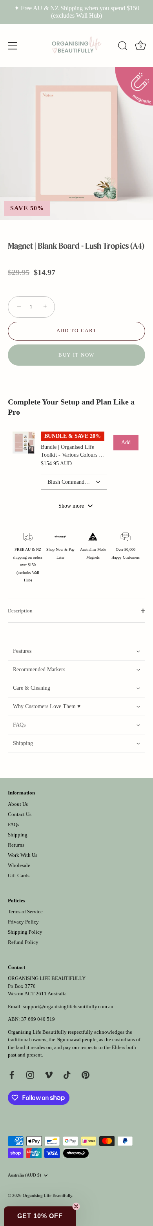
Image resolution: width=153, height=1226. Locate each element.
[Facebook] (12, 1074)
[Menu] (12, 46)
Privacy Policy (23, 922)
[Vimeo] (49, 1074)
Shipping (17, 835)
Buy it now (76, 355)
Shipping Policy (25, 932)
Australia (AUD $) (24, 1175)
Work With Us (22, 855)
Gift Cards (18, 875)
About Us (18, 804)
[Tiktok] (67, 1074)
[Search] (122, 47)
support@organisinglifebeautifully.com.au (68, 1006)
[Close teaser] (76, 1206)
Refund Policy (23, 942)
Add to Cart (76, 330)
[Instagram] (30, 1074)
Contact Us (19, 814)
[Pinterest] (85, 1074)
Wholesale (19, 865)
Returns (16, 845)
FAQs (13, 824)
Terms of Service (25, 911)
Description (20, 611)
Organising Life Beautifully (47, 1195)
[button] (76, 651)
